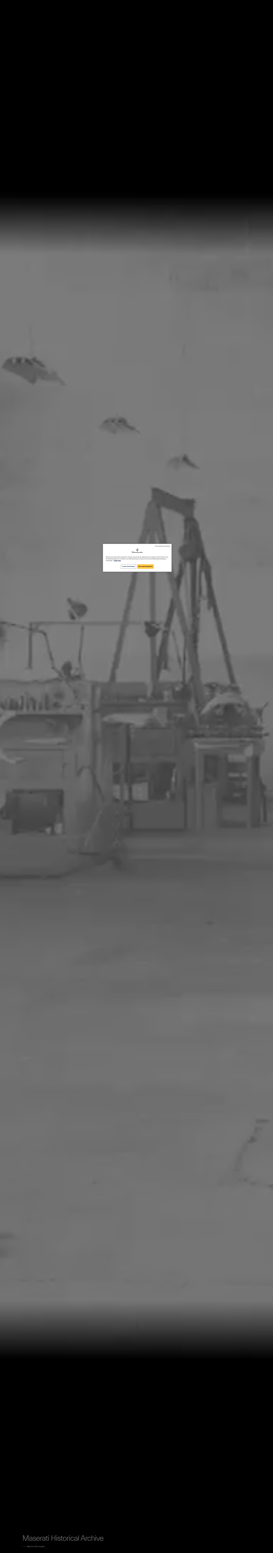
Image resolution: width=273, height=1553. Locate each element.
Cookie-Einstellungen (128, 566)
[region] (137, 558)
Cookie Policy (117, 560)
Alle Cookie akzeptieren (145, 566)
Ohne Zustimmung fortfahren (162, 546)
